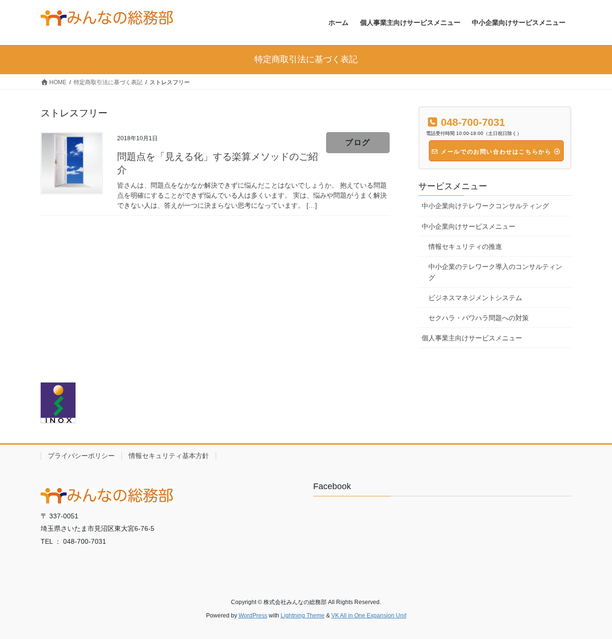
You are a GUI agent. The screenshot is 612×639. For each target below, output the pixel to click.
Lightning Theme (303, 615)
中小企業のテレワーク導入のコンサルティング (495, 272)
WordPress (253, 615)
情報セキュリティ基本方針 (169, 456)
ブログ (358, 142)
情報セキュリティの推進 (465, 246)
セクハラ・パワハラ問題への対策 (478, 318)
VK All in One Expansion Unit (368, 615)
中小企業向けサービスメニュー (468, 226)
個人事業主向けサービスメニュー (472, 338)
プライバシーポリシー (81, 456)
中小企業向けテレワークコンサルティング (485, 206)
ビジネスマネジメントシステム (475, 298)
